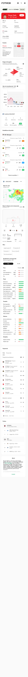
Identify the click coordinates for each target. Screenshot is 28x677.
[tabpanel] (13, 384)
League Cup (11, 434)
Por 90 (18, 263)
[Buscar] (21, 3)
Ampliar (13, 474)
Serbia (5, 31)
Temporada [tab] (8, 353)
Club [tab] (4, 353)
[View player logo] (5, 17)
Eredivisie (11, 446)
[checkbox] (20, 207)
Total (8, 263)
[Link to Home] (6, 3)
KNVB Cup (11, 451)
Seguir (21, 15)
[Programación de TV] (18, 3)
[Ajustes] (25, 3)
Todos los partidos (12, 175)
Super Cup (11, 443)
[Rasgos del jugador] (23, 63)
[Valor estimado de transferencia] (17, 86)
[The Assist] (13, 9)
